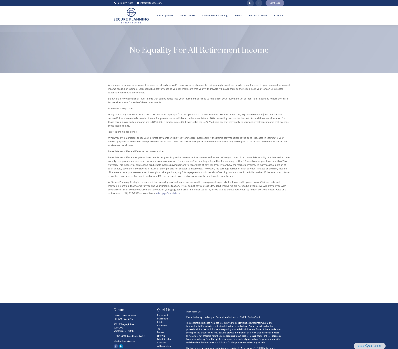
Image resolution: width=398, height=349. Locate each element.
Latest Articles (164, 339)
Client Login (274, 3)
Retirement (162, 315)
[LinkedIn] (250, 3)
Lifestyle (161, 336)
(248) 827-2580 (125, 3)
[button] (165, 15)
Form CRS (197, 312)
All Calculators (164, 346)
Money (160, 332)
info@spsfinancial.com (151, 3)
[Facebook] (258, 3)
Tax (158, 329)
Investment (162, 319)
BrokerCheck (254, 317)
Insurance (162, 326)
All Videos (161, 343)
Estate (160, 322)
